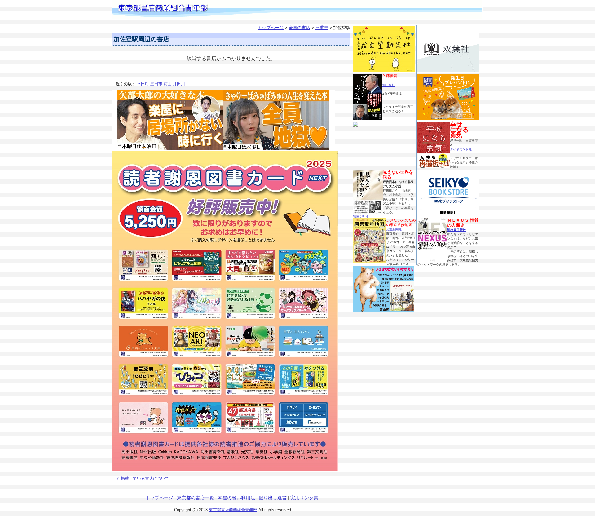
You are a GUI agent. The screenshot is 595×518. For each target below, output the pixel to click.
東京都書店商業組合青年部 (233, 509)
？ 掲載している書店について (142, 478)
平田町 (143, 84)
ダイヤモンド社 (461, 149)
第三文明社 (360, 216)
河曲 (168, 84)
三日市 (156, 84)
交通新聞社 (394, 229)
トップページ (271, 27)
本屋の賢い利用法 (236, 497)
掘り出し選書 (273, 497)
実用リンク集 (304, 497)
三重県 (321, 27)
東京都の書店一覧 (195, 497)
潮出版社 (388, 85)
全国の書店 (299, 27)
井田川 (179, 84)
